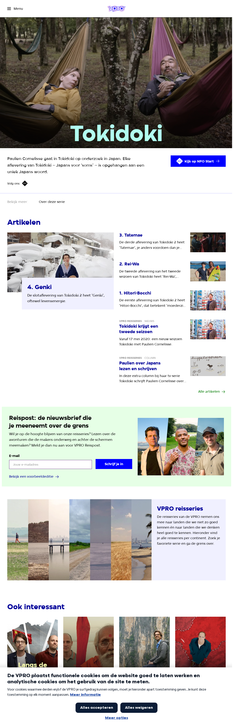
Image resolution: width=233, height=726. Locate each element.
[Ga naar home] (116, 8)
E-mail (14, 456)
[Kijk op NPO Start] (25, 183)
